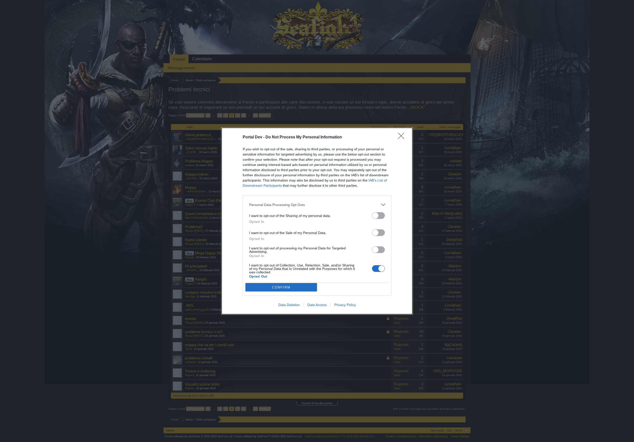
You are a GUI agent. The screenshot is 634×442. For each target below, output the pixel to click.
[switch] (378, 215)
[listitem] (317, 204)
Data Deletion (289, 305)
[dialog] (317, 221)
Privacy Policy (345, 305)
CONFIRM (281, 287)
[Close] (402, 137)
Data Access (317, 305)
